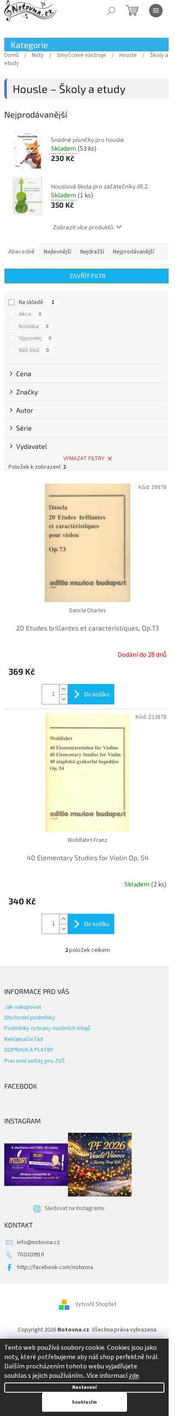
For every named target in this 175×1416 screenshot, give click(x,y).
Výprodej (35, 338)
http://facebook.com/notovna (55, 1267)
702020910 (30, 1254)
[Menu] (155, 10)
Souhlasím (84, 1402)
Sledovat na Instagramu (74, 1208)
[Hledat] (111, 10)
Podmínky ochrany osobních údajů (47, 1028)
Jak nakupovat (22, 1007)
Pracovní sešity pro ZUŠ (34, 1061)
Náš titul (34, 350)
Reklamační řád (23, 1039)
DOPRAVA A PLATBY (29, 1050)
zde (134, 1375)
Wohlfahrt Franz (87, 840)
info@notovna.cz (38, 1242)
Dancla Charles (87, 610)
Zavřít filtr (88, 275)
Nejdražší (92, 252)
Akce (30, 314)
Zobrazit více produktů (83, 227)
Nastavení (84, 1387)
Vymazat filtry (83, 458)
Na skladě (36, 302)
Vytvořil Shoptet (95, 1304)
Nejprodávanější (133, 252)
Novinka (33, 326)
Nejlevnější (57, 252)
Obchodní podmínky (29, 1017)
